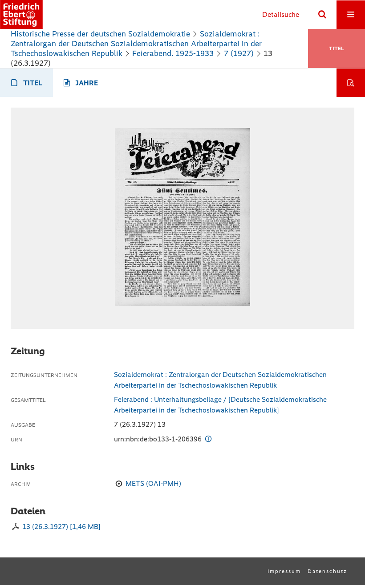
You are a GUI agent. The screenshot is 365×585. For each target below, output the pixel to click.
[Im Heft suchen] (351, 82)
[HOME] (21, 14)
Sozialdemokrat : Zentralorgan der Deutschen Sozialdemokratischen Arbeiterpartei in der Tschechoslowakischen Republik (136, 43)
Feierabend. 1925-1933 (173, 53)
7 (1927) (239, 53)
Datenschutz (327, 571)
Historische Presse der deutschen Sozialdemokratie (100, 34)
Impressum (284, 571)
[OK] (322, 14)
